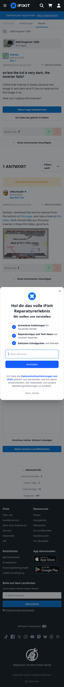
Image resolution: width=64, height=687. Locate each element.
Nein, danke (32, 392)
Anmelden (32, 364)
